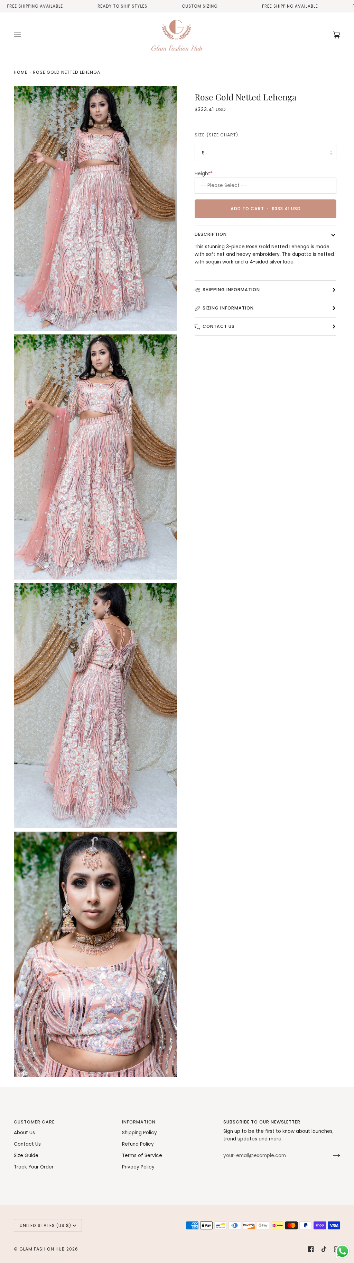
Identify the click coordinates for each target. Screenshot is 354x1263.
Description (211, 234)
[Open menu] (24, 35)
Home (20, 72)
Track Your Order (34, 1167)
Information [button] (139, 1122)
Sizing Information (228, 308)
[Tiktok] (324, 1249)
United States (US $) (45, 1225)
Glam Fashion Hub (42, 1249)
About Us (24, 1132)
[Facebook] (311, 1249)
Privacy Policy (138, 1167)
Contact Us (219, 326)
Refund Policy (138, 1144)
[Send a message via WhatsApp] (342, 1251)
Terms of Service (142, 1155)
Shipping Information (231, 290)
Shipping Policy (139, 1132)
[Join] (331, 1155)
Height (204, 173)
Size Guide (26, 1155)
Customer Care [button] (34, 1122)
